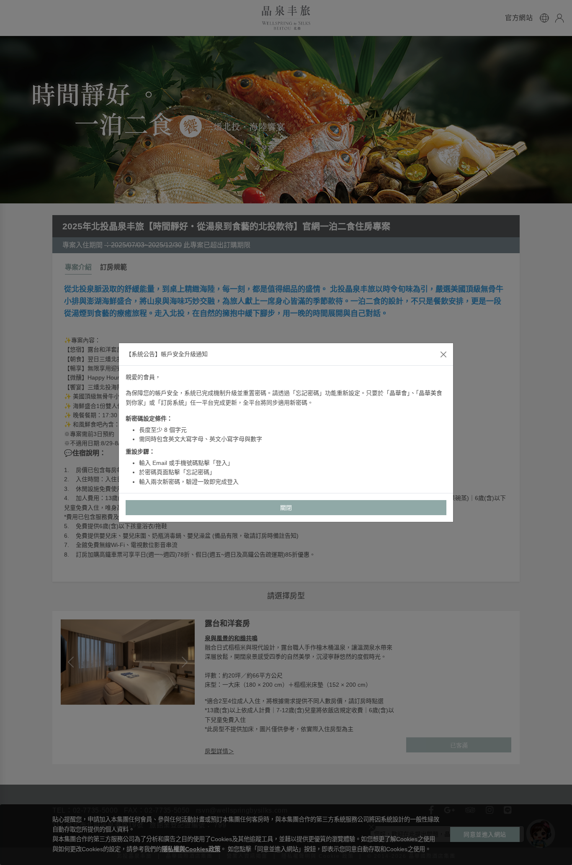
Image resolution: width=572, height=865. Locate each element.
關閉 (286, 507)
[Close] (443, 354)
